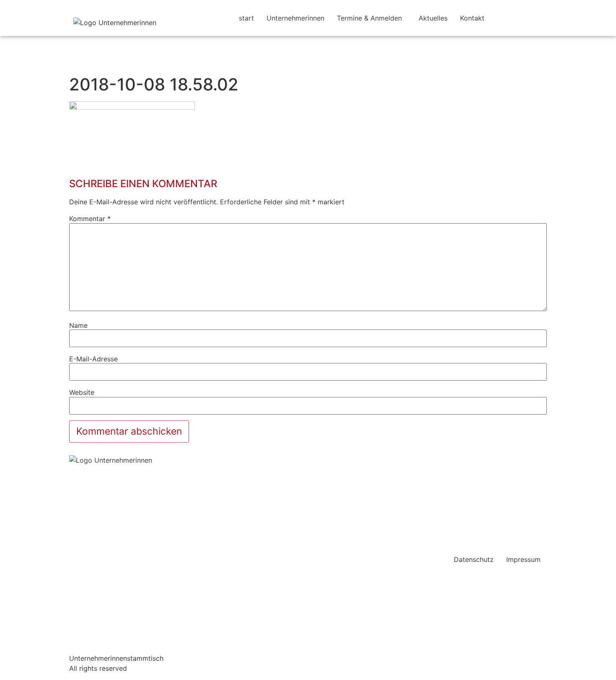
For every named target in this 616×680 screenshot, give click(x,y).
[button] (371, 18)
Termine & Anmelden (369, 18)
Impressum (523, 559)
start (246, 18)
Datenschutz (474, 559)
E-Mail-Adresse (93, 358)
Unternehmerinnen (295, 18)
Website (81, 392)
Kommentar (90, 218)
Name (78, 325)
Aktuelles (433, 18)
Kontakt (472, 18)
